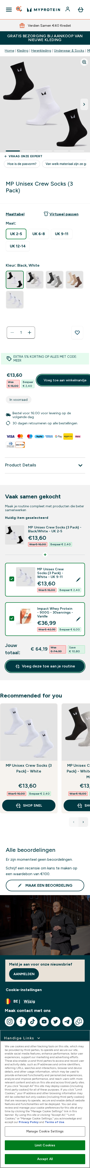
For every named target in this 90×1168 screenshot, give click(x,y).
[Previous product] (73, 822)
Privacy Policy (29, 1122)
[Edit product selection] (78, 579)
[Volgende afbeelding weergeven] (84, 104)
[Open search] (19, 9)
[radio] (16, 234)
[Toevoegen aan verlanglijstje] (77, 332)
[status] (21, 332)
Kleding (22, 50)
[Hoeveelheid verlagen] (12, 332)
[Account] (68, 9)
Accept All (45, 1159)
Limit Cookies (45, 1145)
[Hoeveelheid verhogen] (29, 332)
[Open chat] (79, 1021)
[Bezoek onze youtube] (44, 1021)
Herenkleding (41, 50)
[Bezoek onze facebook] (21, 1021)
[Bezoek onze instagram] (9, 1021)
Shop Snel (32, 805)
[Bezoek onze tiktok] (32, 1021)
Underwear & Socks (69, 50)
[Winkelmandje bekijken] (80, 9)
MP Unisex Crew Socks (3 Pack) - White (29, 768)
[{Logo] (43, 9)
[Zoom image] (84, 62)
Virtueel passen (63, 214)
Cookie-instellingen (24, 990)
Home (9, 50)
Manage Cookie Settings (45, 1131)
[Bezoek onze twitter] (55, 1021)
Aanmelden (24, 974)
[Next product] (83, 822)
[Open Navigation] (9, 9)
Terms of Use (54, 1122)
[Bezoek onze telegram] (67, 1021)
